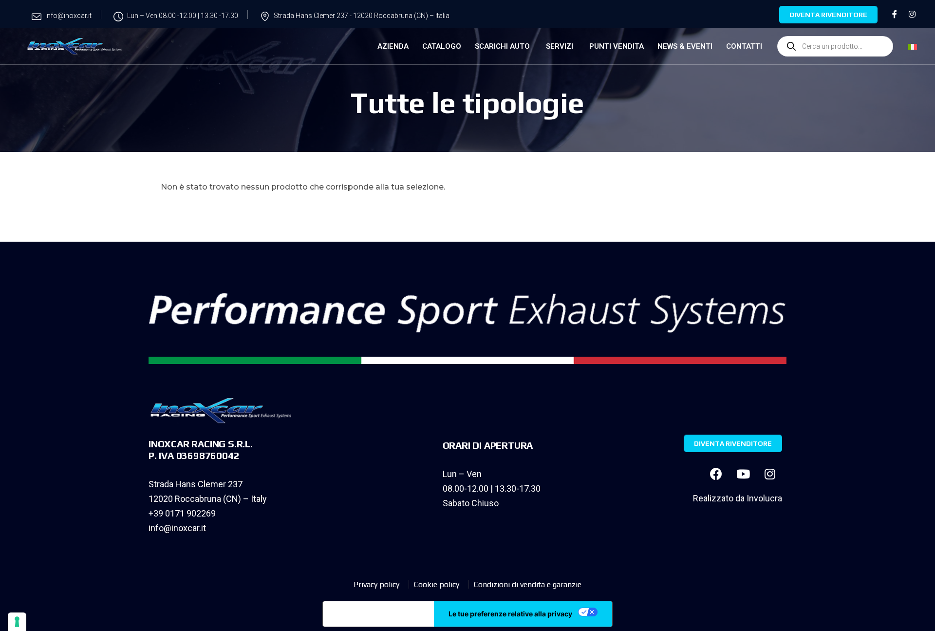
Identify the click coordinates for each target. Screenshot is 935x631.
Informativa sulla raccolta (378, 614)
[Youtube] (743, 474)
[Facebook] (716, 474)
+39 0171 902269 (182, 513)
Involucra (764, 498)
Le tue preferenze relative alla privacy (510, 614)
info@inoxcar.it (177, 528)
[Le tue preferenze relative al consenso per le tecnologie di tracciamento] (17, 621)
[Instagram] (770, 474)
